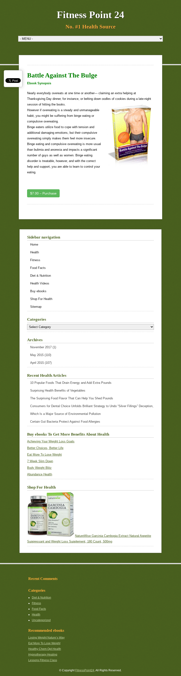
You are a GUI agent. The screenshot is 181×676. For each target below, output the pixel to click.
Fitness (35, 260)
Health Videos (39, 283)
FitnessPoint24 (84, 670)
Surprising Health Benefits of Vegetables (57, 390)
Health (34, 252)
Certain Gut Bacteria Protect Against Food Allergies (65, 421)
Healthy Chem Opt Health (44, 649)
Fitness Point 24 (90, 14)
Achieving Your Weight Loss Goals (50, 441)
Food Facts (38, 268)
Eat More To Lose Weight (44, 454)
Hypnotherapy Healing (42, 654)
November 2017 (41, 347)
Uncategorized (41, 620)
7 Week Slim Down (40, 461)
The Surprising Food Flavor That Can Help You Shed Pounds (71, 398)
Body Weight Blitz (39, 468)
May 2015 (37, 355)
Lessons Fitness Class (42, 660)
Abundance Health (39, 474)
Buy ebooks (38, 291)
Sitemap (35, 306)
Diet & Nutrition (40, 275)
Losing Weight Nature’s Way (46, 637)
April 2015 (37, 362)
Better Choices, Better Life (45, 448)
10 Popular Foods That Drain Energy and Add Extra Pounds (70, 383)
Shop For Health (41, 299)
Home (34, 244)
